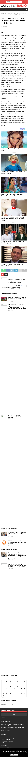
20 (14, 691)
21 (17, 691)
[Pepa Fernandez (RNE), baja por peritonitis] (4, 469)
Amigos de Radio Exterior (8, 741)
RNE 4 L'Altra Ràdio (6, 739)
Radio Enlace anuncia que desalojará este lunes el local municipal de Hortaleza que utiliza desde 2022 (17, 534)
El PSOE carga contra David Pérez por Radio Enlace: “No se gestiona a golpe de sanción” (17, 542)
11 (6, 688)
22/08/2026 (11, 536)
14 (17, 688)
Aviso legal (3, 731)
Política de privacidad (5, 730)
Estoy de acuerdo (14, 754)
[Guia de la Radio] (14, 6)
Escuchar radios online (7, 747)
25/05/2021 (11, 310)
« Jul (2, 697)
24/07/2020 (5, 26)
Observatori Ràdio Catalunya (8, 738)
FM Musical (5, 745)
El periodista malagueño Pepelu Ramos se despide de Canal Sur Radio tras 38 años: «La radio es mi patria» (17, 565)
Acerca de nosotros (5, 721)
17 (3, 691)
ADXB (4, 744)
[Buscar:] (14, 1)
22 (21, 691)
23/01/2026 (11, 301)
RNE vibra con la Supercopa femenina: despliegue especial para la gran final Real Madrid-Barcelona (17, 299)
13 (14, 688)
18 (6, 691)
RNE (6, 274)
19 (10, 691)
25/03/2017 (11, 418)
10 (3, 688)
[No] (26, 752)
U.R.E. (4, 742)
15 (21, 688)
